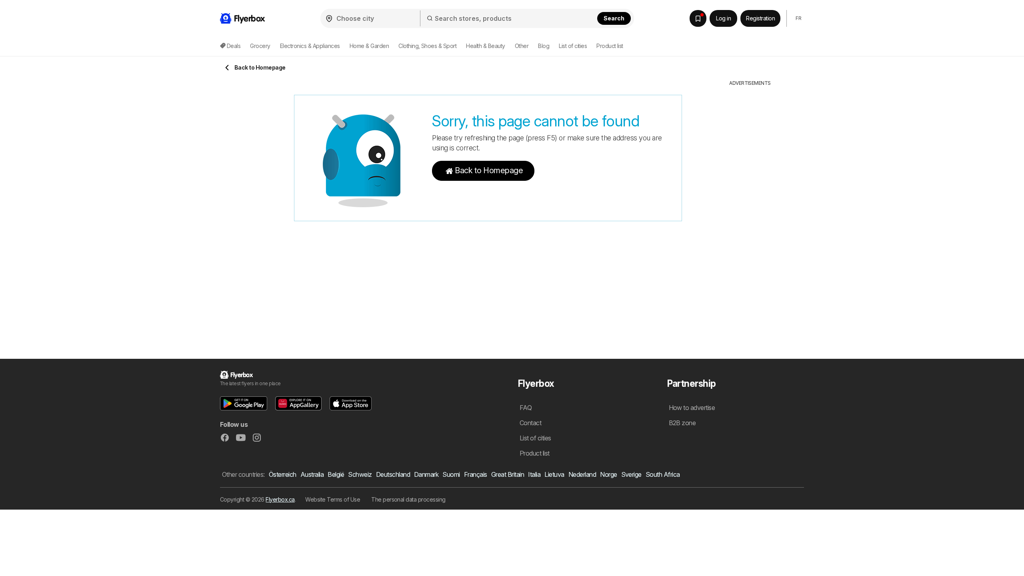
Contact (530, 423)
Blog (543, 45)
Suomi (451, 474)
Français (475, 474)
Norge (608, 474)
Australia (312, 474)
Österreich (282, 474)
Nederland (582, 474)
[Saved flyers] (698, 18)
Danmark (426, 474)
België (336, 474)
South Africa (663, 474)
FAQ (526, 408)
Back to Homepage (489, 170)
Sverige (631, 474)
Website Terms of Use (332, 499)
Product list (609, 45)
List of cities (573, 45)
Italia (534, 474)
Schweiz (360, 474)
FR (798, 18)
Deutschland (393, 474)
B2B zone (682, 423)
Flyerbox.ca (280, 499)
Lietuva (554, 474)
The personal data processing (408, 499)
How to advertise (692, 408)
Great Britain (507, 474)
